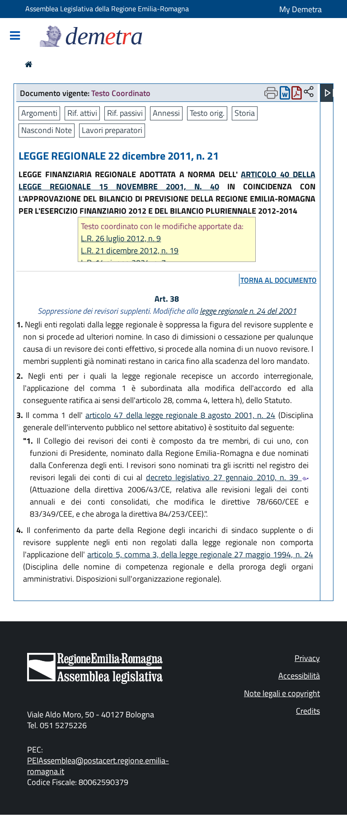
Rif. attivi (82, 113)
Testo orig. (207, 113)
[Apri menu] (329, 93)
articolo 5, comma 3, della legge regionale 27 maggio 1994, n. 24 (200, 554)
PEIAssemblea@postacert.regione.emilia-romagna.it (98, 765)
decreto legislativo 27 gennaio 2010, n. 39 (224, 477)
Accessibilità (299, 676)
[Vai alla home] (29, 64)
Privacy (307, 658)
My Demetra (300, 9)
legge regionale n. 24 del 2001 (248, 311)
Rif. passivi (125, 113)
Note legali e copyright (282, 693)
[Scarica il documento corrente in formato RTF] (285, 95)
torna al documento (278, 280)
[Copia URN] (308, 92)
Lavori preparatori (112, 130)
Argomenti (39, 113)
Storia (244, 113)
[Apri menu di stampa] (271, 93)
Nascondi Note (46, 130)
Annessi (166, 113)
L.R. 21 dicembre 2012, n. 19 (129, 250)
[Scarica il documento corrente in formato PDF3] (296, 95)
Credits (308, 711)
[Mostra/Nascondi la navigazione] (15, 36)
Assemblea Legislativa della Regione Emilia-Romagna (107, 8)
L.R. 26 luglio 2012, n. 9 (121, 238)
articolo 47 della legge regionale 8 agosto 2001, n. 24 (180, 415)
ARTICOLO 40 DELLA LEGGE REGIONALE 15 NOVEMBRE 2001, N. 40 (167, 180)
